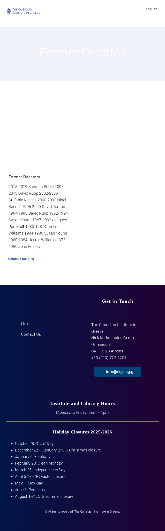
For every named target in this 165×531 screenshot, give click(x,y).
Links (26, 324)
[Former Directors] (41, 130)
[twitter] (74, 520)
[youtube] (82, 520)
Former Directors (24, 176)
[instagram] (91, 520)
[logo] (23, 10)
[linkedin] (99, 520)
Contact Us (31, 334)
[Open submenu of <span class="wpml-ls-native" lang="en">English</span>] (51, 9)
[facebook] (66, 520)
